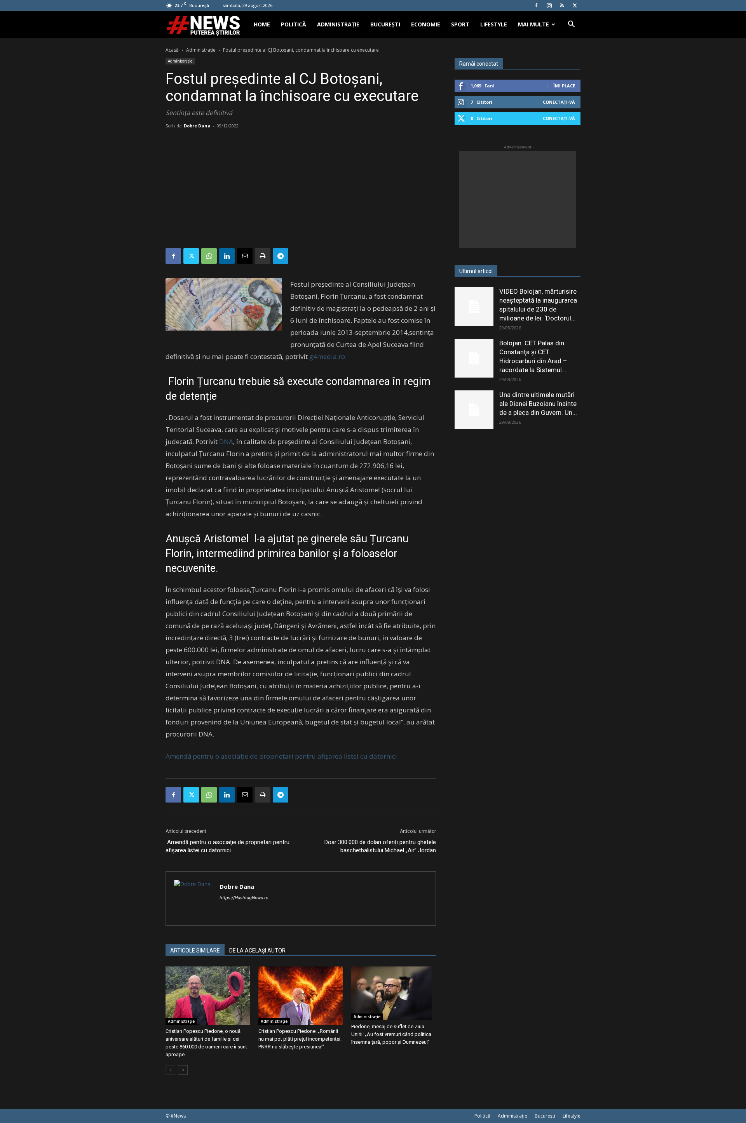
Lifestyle (493, 24)
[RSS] (562, 5)
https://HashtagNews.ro (244, 897)
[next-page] (183, 1070)
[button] (571, 25)
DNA (226, 441)
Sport (460, 24)
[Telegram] (280, 256)
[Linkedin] (227, 256)
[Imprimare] (262, 256)
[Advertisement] (301, 190)
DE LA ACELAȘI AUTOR (257, 950)
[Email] (245, 256)
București (385, 24)
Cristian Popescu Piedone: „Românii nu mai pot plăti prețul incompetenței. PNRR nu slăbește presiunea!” (300, 1039)
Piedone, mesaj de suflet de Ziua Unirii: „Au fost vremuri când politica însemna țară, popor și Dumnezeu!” (391, 1034)
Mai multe (533, 24)
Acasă (172, 50)
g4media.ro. (328, 356)
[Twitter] (574, 5)
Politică (293, 24)
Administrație (338, 24)
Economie (425, 24)
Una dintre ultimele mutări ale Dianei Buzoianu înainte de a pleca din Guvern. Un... (538, 403)
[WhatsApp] (209, 256)
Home (262, 24)
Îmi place (564, 86)
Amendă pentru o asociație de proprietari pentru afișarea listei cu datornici (281, 756)
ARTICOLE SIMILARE (195, 950)
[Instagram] (549, 5)
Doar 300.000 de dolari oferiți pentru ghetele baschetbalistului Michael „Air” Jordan (379, 846)
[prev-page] (170, 1070)
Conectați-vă (559, 102)
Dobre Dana (197, 126)
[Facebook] (536, 5)
